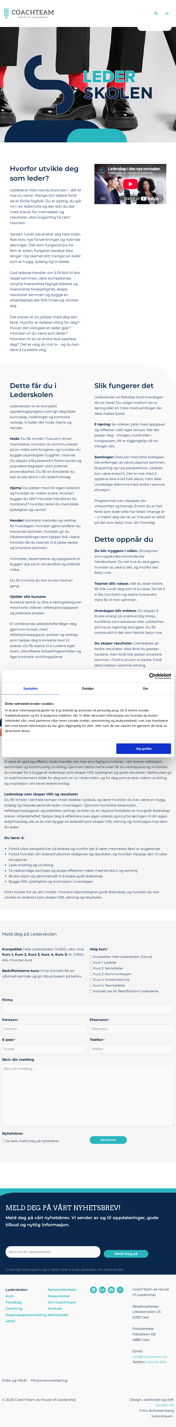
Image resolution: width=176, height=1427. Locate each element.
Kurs (10, 1296)
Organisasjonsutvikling (25, 1315)
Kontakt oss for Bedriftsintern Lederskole (125, 991)
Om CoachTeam (62, 1302)
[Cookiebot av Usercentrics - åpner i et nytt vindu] (152, 676)
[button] (156, 14)
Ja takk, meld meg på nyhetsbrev (32, 1141)
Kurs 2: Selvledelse (108, 968)
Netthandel (58, 1315)
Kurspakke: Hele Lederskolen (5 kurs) (122, 957)
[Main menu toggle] (167, 13)
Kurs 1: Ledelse (104, 962)
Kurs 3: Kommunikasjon (112, 974)
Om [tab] (145, 688)
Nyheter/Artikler (62, 1290)
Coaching (14, 1308)
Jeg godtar (144, 748)
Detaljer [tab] (88, 688)
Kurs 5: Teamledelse (109, 985)
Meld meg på (126, 1254)
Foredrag (14, 1302)
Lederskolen (16, 1290)
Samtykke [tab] (30, 688)
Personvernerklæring (49, 1380)
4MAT (11, 1321)
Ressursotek (59, 1296)
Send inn (108, 1140)
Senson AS (165, 1405)
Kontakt (55, 1308)
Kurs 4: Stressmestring (111, 980)
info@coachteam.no (149, 1357)
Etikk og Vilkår (14, 1380)
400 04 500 (156, 1362)
